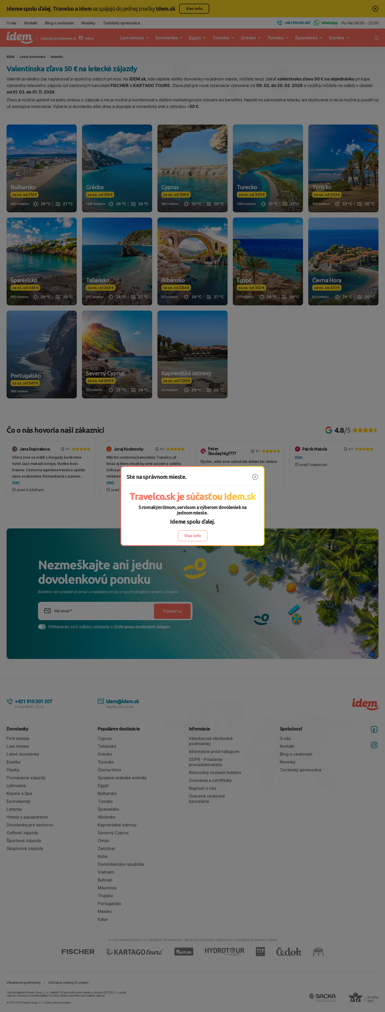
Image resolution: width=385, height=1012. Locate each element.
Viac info (192, 535)
